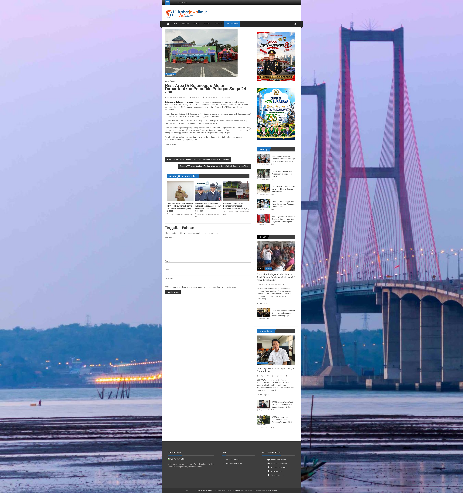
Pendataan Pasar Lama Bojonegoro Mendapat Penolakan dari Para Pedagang (236, 206)
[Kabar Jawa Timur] (168, 24)
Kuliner (260, 269)
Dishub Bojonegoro (211, 97)
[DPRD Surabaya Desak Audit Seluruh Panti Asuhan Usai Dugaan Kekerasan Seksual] (263, 404)
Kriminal (196, 24)
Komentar (169, 237)
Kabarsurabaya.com (279, 464)
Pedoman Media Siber (234, 464)
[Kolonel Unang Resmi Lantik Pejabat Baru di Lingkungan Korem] (263, 173)
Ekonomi (185, 24)
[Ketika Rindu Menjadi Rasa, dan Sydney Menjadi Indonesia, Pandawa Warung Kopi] (263, 312)
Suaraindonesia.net (278, 468)
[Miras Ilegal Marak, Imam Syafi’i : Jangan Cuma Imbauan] (276, 350)
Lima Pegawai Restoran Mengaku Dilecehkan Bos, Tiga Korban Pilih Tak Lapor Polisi (283, 158)
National (218, 24)
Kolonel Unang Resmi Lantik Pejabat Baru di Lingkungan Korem (282, 173)
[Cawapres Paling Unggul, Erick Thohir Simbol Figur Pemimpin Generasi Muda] (263, 203)
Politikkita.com (276, 471)
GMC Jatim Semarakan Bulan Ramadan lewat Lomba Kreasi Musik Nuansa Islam (198, 160)
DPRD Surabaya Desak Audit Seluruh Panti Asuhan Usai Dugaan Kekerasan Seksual (282, 404)
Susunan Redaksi (232, 460)
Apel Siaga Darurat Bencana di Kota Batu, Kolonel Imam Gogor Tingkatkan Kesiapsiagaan (283, 219)
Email (168, 270)
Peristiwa (268, 269)
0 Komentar (196, 97)
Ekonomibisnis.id (277, 475)
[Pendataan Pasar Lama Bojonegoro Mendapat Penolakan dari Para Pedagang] (236, 191)
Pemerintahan (232, 24)
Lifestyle (206, 24)
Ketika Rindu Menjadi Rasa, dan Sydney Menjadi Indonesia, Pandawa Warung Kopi (283, 313)
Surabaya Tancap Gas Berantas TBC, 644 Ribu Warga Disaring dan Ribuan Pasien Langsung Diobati (180, 207)
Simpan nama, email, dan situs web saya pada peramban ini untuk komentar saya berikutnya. (202, 287)
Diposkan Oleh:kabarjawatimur (176, 97)
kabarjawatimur (185, 214)
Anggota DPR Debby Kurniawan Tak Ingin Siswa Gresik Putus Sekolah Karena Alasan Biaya (214, 166)
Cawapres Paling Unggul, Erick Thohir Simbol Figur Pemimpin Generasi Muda (283, 204)
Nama (168, 261)
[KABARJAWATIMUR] (176, 459)
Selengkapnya (262, 303)
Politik (175, 24)
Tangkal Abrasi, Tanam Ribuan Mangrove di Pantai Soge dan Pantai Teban (283, 188)
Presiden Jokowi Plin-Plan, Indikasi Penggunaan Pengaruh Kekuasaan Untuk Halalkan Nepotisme (208, 207)
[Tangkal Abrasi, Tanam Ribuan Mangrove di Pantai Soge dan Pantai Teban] (263, 188)
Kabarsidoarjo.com (278, 460)
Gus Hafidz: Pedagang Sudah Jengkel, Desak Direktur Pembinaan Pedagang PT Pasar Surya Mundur (276, 277)
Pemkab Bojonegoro (224, 97)
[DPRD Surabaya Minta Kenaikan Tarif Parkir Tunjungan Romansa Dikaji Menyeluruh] (263, 419)
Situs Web (169, 278)
